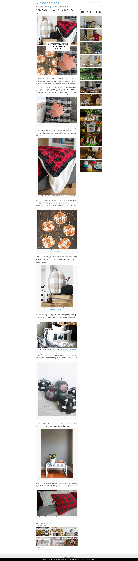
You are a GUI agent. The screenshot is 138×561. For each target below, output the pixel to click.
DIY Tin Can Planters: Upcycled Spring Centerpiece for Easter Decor (90, 119)
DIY (50, 6)
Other (61, 6)
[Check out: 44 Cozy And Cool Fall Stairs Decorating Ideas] (42, 541)
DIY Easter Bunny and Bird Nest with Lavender (90, 157)
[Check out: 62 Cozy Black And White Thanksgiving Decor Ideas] (42, 531)
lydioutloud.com (70, 124)
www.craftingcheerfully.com (57, 251)
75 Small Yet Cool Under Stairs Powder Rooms (91, 65)
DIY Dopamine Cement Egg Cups (88, 170)
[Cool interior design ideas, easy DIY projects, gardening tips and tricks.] (48, 5)
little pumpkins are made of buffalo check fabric (53, 202)
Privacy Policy (71, 557)
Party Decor (65, 6)
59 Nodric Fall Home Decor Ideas (57, 538)
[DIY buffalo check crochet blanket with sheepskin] (57, 194)
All (36, 6)
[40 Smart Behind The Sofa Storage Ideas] (91, 87)
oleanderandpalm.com (68, 478)
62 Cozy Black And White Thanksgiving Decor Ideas (42, 529)
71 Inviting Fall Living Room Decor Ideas (57, 528)
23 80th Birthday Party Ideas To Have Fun (90, 39)
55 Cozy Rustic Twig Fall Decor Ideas (71, 538)
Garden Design (55, 6)
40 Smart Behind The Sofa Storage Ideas (91, 91)
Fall (101, 2)
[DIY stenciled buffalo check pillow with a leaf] (57, 347)
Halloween (91, 2)
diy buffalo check (48, 549)
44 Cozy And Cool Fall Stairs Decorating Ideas (42, 539)
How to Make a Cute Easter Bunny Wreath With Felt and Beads (89, 145)
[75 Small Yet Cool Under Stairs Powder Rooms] (91, 61)
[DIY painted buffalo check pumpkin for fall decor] (57, 306)
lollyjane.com (67, 417)
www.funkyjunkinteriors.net (69, 349)
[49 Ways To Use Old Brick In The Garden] (91, 48)
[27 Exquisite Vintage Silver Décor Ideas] (91, 22)
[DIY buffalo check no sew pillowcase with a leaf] (57, 122)
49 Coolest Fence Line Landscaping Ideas (90, 78)
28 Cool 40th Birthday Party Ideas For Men (90, 104)
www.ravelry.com (70, 195)
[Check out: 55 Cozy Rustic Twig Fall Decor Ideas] (71, 541)
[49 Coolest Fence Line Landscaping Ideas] (91, 74)
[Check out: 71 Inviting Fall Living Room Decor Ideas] (57, 531)
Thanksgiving (97, 2)
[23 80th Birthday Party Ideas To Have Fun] (91, 35)
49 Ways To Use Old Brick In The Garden (91, 52)
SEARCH (101, 6)
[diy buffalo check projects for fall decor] (57, 74)
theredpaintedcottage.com (56, 309)
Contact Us (65, 557)
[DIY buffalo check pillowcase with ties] (57, 515)
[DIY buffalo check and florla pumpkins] (57, 415)
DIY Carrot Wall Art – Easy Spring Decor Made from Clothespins (89, 132)
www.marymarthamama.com (67, 517)
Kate (50, 523)
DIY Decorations (41, 549)
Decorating (47, 6)
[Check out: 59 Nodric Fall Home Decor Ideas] (57, 541)
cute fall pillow (41, 87)
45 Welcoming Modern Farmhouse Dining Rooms (71, 529)
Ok (95, 559)
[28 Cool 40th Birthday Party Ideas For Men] (91, 100)
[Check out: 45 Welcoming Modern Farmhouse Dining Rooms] (71, 531)
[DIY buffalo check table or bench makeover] (57, 477)
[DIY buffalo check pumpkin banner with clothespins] (57, 248)
